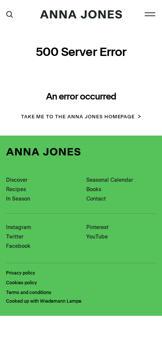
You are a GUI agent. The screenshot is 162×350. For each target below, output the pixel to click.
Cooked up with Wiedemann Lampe (43, 301)
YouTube (97, 237)
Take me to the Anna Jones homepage (78, 116)
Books (93, 189)
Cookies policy (21, 282)
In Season (18, 199)
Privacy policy (20, 273)
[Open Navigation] (150, 14)
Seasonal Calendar (109, 180)
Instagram (18, 227)
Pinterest (97, 227)
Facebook (18, 246)
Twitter (14, 237)
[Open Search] (9, 14)
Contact (96, 199)
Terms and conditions (28, 292)
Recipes (16, 189)
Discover (17, 180)
